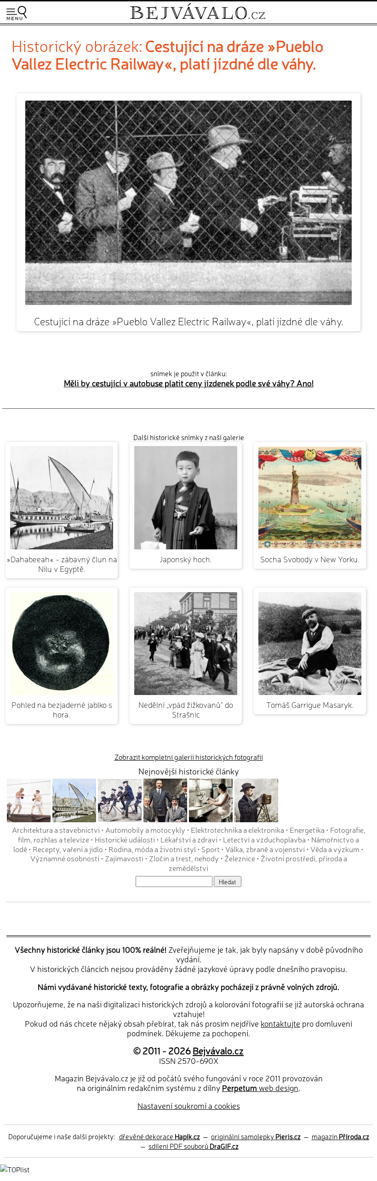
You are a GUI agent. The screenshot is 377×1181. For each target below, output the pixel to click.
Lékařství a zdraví (188, 839)
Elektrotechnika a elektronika (237, 830)
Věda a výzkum (335, 849)
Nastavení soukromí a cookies (188, 1105)
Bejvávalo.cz (218, 1050)
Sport (210, 849)
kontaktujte (280, 1023)
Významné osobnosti (64, 858)
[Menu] (16, 13)
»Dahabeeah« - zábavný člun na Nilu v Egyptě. (61, 564)
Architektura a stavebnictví (56, 830)
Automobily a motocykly (145, 830)
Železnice (239, 858)
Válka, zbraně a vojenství (265, 849)
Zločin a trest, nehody (184, 858)
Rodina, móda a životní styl (152, 849)
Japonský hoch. (186, 559)
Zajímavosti (124, 858)
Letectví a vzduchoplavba (264, 839)
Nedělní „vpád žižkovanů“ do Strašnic (185, 709)
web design (260, 1087)
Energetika (307, 830)
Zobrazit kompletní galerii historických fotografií (188, 757)
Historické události (125, 839)
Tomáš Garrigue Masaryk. (310, 704)
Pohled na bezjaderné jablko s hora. (61, 709)
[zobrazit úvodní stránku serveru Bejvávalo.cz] (197, 18)
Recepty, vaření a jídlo (68, 849)
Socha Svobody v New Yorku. (310, 559)
